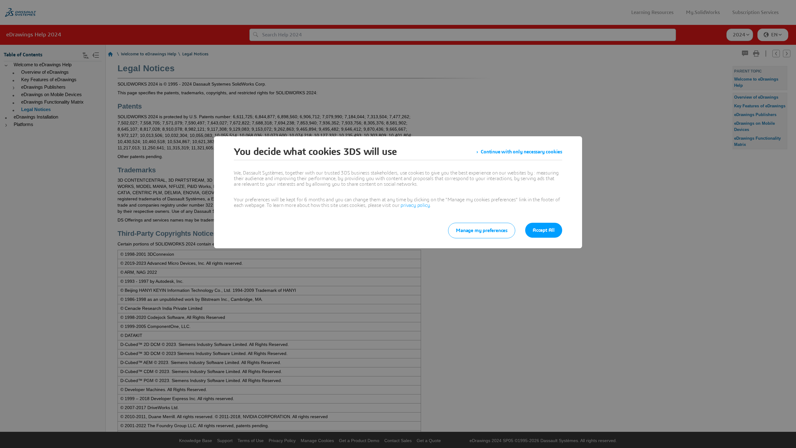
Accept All (544, 230)
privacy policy (415, 205)
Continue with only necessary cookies (521, 151)
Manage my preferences (481, 230)
